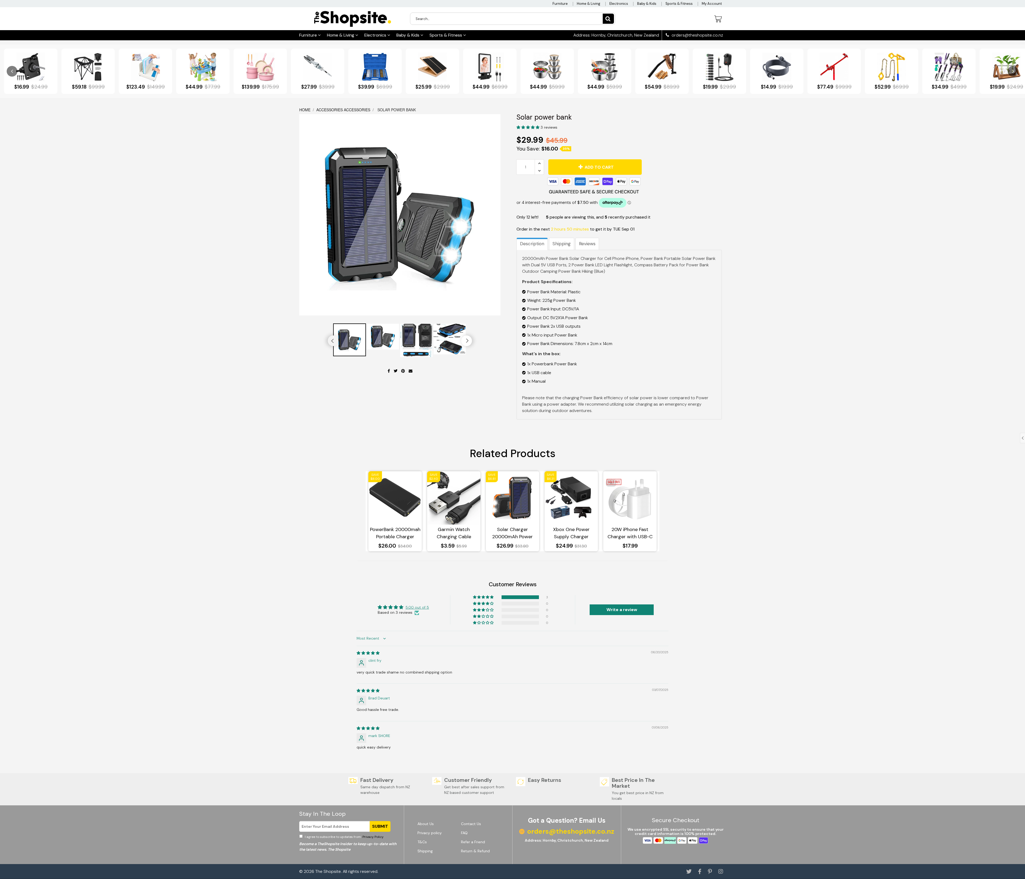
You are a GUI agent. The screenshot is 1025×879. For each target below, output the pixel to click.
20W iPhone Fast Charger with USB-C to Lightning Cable (630, 533)
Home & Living (588, 3)
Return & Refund (475, 851)
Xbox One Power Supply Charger (571, 533)
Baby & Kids (646, 3)
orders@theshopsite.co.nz (697, 35)
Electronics (618, 3)
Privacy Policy (373, 837)
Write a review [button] (621, 609)
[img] (368, 653)
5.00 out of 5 (417, 607)
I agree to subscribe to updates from (344, 837)
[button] (529, 127)
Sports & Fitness (679, 3)
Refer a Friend (473, 842)
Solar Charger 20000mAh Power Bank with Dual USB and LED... (512, 533)
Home (305, 109)
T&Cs (422, 842)
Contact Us (471, 823)
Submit (380, 826)
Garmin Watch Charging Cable (454, 533)
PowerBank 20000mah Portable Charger (395, 533)
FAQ (464, 832)
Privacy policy (429, 832)
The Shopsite (328, 871)
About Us (425, 823)
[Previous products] (12, 71)
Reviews (587, 244)
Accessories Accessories (343, 109)
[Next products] (1013, 71)
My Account (712, 3)
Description (532, 244)
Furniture (560, 3)
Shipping (562, 244)
